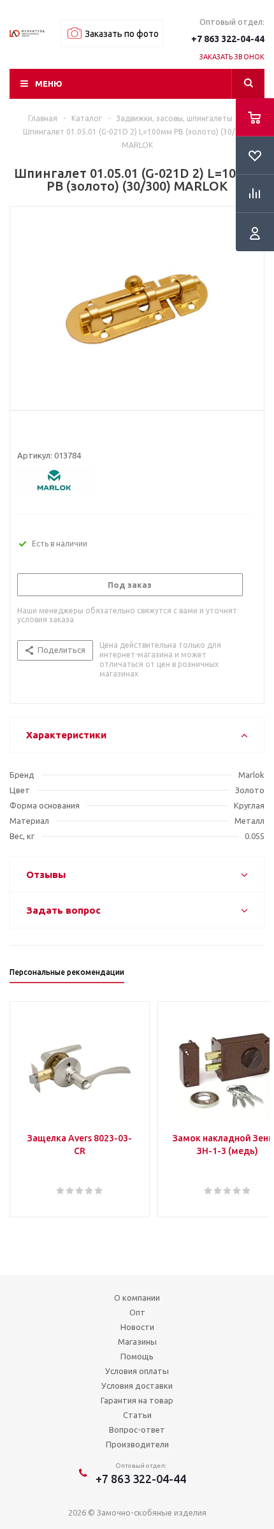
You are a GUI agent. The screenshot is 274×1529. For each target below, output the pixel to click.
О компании (137, 1297)
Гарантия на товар (137, 1400)
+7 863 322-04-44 (227, 38)
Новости (137, 1326)
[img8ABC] (137, 305)
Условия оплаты (137, 1370)
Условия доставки (137, 1385)
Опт (137, 1312)
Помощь (137, 1356)
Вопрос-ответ (137, 1429)
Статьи (137, 1414)
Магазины (137, 1341)
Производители (137, 1444)
